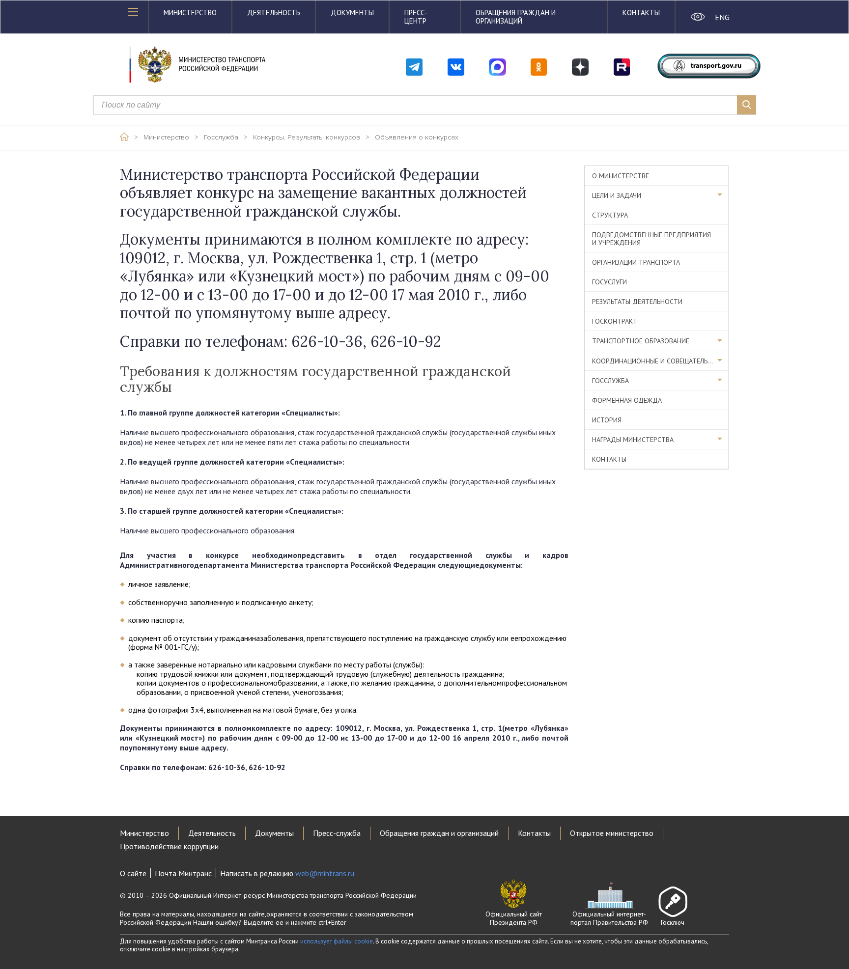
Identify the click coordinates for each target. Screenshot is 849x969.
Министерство (190, 12)
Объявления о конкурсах (416, 137)
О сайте (133, 873)
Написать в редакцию (287, 873)
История (607, 419)
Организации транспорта (636, 262)
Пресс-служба (337, 833)
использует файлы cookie (336, 941)
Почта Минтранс (183, 873)
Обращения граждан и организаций (516, 17)
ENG (722, 17)
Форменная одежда (627, 400)
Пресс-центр (415, 17)
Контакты (641, 12)
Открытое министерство (611, 833)
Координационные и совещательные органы (660, 361)
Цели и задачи (616, 195)
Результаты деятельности (637, 301)
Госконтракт (614, 321)
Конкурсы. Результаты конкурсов (306, 137)
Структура (610, 215)
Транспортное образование (640, 340)
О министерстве (620, 175)
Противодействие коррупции (169, 846)
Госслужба (221, 137)
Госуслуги (609, 281)
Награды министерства (633, 439)
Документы (352, 12)
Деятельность (273, 12)
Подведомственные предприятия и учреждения (651, 238)
